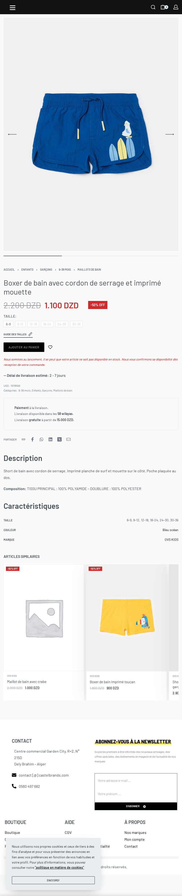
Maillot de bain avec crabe (26, 681)
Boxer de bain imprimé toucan (112, 682)
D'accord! (53, 880)
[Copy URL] (23, 439)
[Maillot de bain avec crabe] (44, 617)
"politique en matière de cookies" (59, 867)
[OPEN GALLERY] (91, 134)
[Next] (169, 134)
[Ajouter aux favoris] (50, 347)
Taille (9, 316)
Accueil (9, 269)
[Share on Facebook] (32, 439)
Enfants (27, 269)
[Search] (153, 7)
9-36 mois (65, 269)
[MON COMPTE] (175, 7)
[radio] (8, 324)
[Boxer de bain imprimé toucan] (126, 617)
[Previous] (12, 134)
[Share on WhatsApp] (41, 439)
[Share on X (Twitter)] (59, 439)
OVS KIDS (171, 539)
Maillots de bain (89, 269)
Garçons (46, 269)
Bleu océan (170, 530)
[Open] (12, 7)
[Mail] (68, 439)
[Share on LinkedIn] (50, 439)
